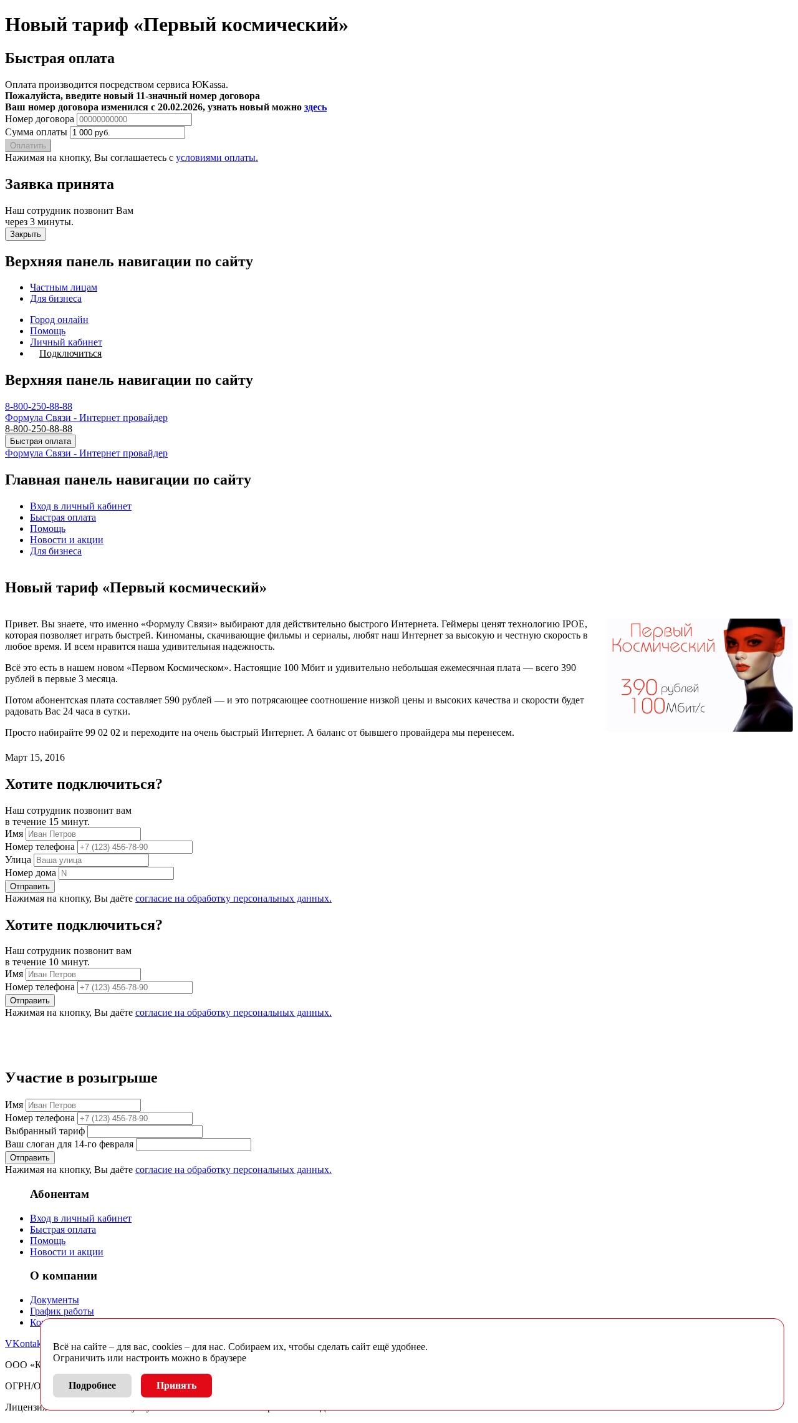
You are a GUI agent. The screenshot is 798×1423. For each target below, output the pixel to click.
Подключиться (70, 353)
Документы (54, 1300)
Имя (14, 833)
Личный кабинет (66, 342)
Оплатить (28, 145)
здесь (315, 107)
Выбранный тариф (45, 1131)
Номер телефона (40, 846)
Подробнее (92, 1385)
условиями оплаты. (217, 157)
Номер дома (30, 872)
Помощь (47, 331)
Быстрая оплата (40, 441)
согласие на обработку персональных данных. (233, 898)
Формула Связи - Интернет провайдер (86, 417)
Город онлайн (59, 319)
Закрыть (25, 234)
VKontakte (27, 1343)
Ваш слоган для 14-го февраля (69, 1144)
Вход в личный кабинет (81, 506)
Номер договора (39, 118)
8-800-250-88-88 (38, 406)
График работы (62, 1311)
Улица (18, 859)
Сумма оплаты (36, 132)
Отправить (30, 886)
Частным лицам (63, 287)
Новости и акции (66, 539)
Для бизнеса (56, 298)
